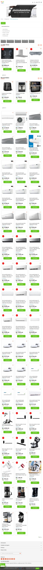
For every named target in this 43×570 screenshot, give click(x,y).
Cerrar (37, 568)
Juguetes (11, 563)
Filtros (3, 23)
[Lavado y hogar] (25, 39)
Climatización (5, 35)
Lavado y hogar (5, 34)
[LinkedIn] (8, 559)
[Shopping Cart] (41, 2)
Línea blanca (5, 29)
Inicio (17, 65)
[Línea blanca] (3, 39)
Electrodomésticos (5, 26)
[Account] (37, 2)
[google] (12, 559)
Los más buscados (5, 561)
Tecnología (6, 563)
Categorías (32, 94)
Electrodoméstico (6, 31)
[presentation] (39, 45)
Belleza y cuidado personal (19, 563)
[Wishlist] (39, 2)
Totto (26, 563)
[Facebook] (1, 559)
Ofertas (2, 563)
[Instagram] (3, 559)
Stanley (29, 563)
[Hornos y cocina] (18, 39)
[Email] (14, 559)
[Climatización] (31, 39)
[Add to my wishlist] (12, 48)
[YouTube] (10, 559)
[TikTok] (6, 559)
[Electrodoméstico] (10, 39)
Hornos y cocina (5, 32)
